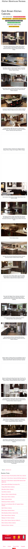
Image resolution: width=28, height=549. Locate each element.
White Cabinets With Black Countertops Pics (11, 484)
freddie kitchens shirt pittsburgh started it (14, 20)
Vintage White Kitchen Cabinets (8, 487)
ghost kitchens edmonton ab (19, 16)
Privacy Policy (16, 546)
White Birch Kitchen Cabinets (7, 489)
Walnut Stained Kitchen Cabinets (8, 515)
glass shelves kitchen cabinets (14, 22)
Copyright (23, 546)
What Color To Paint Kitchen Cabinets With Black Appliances (14, 478)
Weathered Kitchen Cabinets (7, 525)
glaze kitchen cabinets (6, 18)
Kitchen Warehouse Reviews (13, 1)
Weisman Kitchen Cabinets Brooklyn (9, 494)
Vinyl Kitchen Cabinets (6, 491)
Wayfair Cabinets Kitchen (7, 499)
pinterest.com (8, 469)
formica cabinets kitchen (14, 26)
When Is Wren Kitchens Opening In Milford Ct (11, 520)
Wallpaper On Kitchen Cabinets (8, 517)
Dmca (4, 546)
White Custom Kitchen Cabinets (8, 496)
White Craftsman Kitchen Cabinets (9, 522)
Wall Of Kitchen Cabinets (7, 508)
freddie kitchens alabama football (14, 24)
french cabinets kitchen (7, 16)
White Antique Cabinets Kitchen (8, 510)
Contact (9, 546)
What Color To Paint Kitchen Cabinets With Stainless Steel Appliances (13, 481)
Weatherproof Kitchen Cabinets (8, 501)
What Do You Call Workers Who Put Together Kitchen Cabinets (13, 504)
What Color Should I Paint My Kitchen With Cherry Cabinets (14, 475)
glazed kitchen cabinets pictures (19, 18)
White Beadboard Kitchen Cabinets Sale (10, 513)
